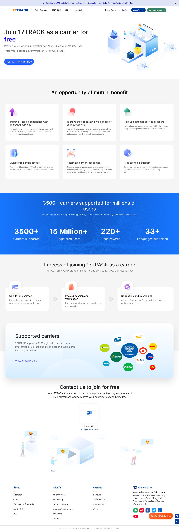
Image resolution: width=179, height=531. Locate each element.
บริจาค (96, 509)
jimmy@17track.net (89, 429)
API (66, 10)
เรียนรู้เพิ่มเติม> (127, 3)
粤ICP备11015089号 (111, 528)
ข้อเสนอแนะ (98, 504)
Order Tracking (41, 10)
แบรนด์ (56, 518)
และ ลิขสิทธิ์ (18, 509)
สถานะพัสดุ (58, 499)
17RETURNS (56, 10)
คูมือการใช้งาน (59, 495)
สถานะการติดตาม (60, 504)
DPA (15, 514)
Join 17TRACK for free (19, 61)
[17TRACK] (20, 10)
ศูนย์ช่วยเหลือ (99, 499)
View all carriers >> (26, 360)
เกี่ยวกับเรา (17, 495)
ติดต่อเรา (97, 495)
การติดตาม (57, 514)
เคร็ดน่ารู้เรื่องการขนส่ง (63, 509)
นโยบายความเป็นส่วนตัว (23, 504)
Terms (15, 499)
